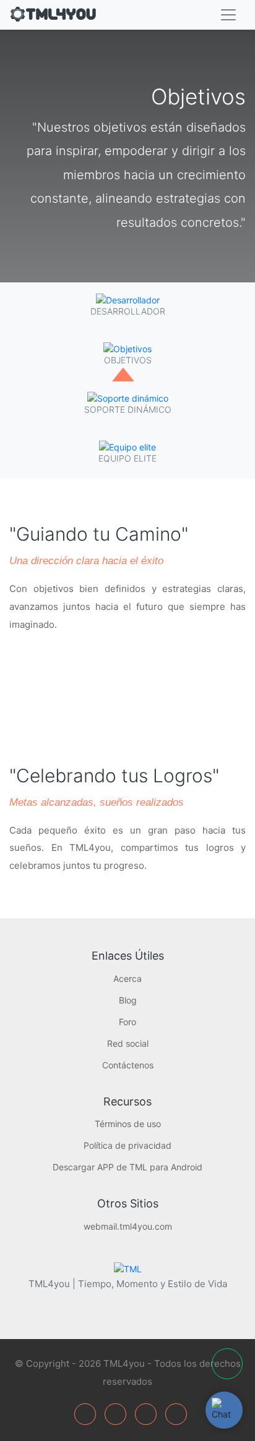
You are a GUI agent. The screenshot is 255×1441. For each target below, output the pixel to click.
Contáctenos (127, 1065)
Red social (128, 1043)
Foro (127, 1021)
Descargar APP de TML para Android (127, 1167)
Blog (128, 1000)
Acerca (127, 978)
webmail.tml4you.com (128, 1226)
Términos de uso (128, 1123)
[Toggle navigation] (228, 14)
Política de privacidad (127, 1145)
